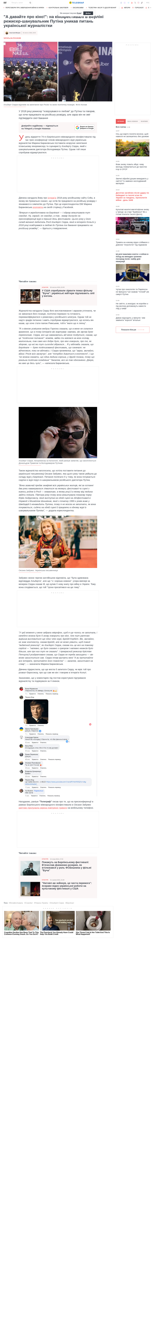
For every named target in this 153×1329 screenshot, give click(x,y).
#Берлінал (69, 903)
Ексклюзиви (78, 8)
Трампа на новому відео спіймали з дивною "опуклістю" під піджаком (132, 243)
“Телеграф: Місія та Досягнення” (102, 8)
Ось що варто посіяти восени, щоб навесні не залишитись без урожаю (132, 135)
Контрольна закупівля (58, 8)
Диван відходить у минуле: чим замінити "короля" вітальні (130, 319)
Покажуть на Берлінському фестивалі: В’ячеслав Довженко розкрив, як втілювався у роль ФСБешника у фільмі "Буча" (66, 866)
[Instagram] (138, 2)
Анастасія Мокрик (14, 32)
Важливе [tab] (144, 121)
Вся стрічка (121, 127)
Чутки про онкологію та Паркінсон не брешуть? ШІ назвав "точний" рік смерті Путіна (132, 291)
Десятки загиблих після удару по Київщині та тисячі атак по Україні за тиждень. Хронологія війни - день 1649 (132, 196)
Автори (127, 8)
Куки (79, 13)
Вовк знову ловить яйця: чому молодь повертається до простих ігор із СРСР (131, 166)
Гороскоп (139, 8)
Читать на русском (12, 38)
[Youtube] (132, 2)
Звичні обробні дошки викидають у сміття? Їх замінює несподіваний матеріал (132, 181)
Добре (88, 13)
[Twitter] (135, 2)
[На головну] (76, 3)
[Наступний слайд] (151, 7)
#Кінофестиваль (16, 903)
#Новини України (41, 903)
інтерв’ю (52, 198)
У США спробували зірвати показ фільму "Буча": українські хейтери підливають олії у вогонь (68, 293)
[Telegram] (128, 2)
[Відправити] (30, 2)
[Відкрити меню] (5, 3)
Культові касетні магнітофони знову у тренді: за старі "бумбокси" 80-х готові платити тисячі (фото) (132, 211)
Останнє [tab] (120, 121)
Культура (45, 287)
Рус (147, 3)
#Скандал (28, 903)
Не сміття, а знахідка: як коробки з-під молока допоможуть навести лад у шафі (132, 306)
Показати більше (128, 330)
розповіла (38, 207)
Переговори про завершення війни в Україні (24, 8)
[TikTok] (142, 2)
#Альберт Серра (57, 903)
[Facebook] (121, 2)
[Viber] (125, 3)
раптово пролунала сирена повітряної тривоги (43, 808)
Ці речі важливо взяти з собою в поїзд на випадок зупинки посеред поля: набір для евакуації (132, 258)
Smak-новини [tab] (132, 121)
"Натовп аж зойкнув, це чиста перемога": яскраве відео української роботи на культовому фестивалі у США (67, 886)
